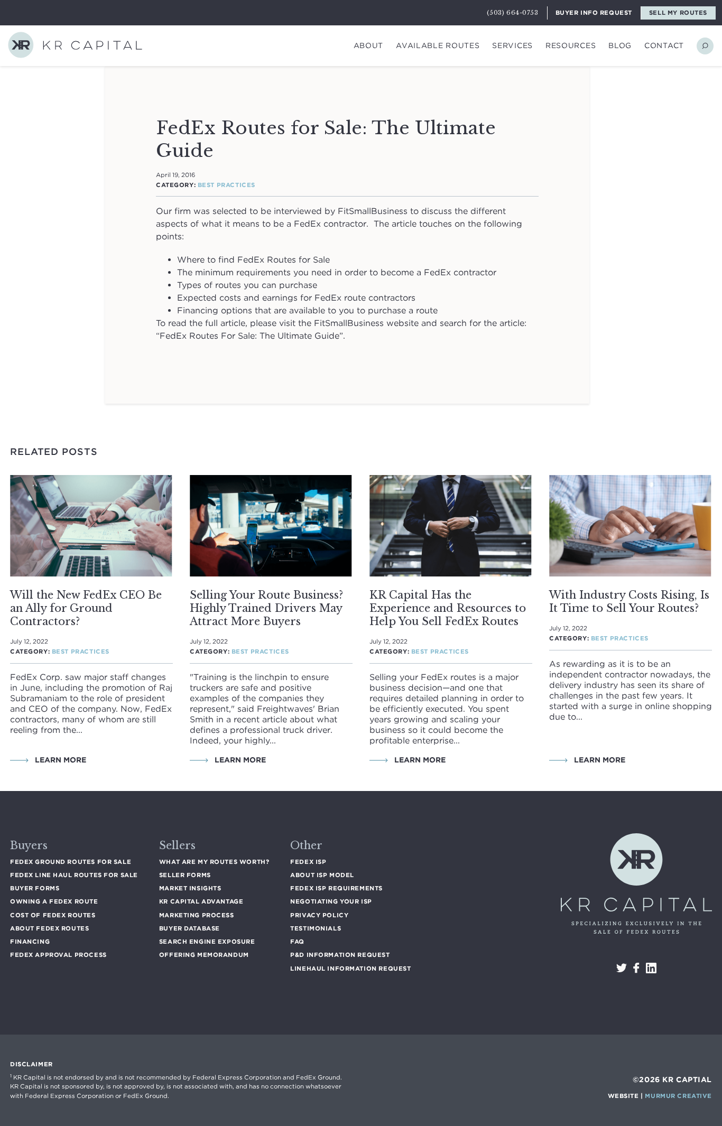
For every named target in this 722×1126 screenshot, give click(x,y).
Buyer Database (189, 928)
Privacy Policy (319, 915)
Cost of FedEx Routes (53, 915)
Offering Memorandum (204, 955)
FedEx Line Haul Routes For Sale (74, 875)
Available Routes (437, 45)
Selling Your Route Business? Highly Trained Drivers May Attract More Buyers (266, 608)
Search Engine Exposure (207, 941)
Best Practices (226, 185)
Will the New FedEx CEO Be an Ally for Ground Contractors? (86, 608)
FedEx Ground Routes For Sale (70, 862)
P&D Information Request (340, 955)
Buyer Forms (34, 888)
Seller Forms (185, 875)
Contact (664, 45)
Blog (620, 45)
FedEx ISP (308, 862)
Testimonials (315, 928)
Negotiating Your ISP (331, 901)
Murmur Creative (678, 1096)
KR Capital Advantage (201, 901)
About (369, 45)
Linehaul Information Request (350, 968)
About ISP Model (322, 875)
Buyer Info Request (594, 12)
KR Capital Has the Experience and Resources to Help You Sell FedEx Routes (447, 608)
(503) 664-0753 (512, 12)
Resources (570, 45)
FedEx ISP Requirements (336, 888)
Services (512, 45)
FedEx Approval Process (58, 955)
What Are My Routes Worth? (214, 862)
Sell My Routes (678, 12)
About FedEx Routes (49, 928)
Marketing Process (196, 915)
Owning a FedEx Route (54, 901)
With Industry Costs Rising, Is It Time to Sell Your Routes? (629, 602)
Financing (30, 941)
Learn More (59, 760)
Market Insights (190, 888)
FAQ (297, 941)
